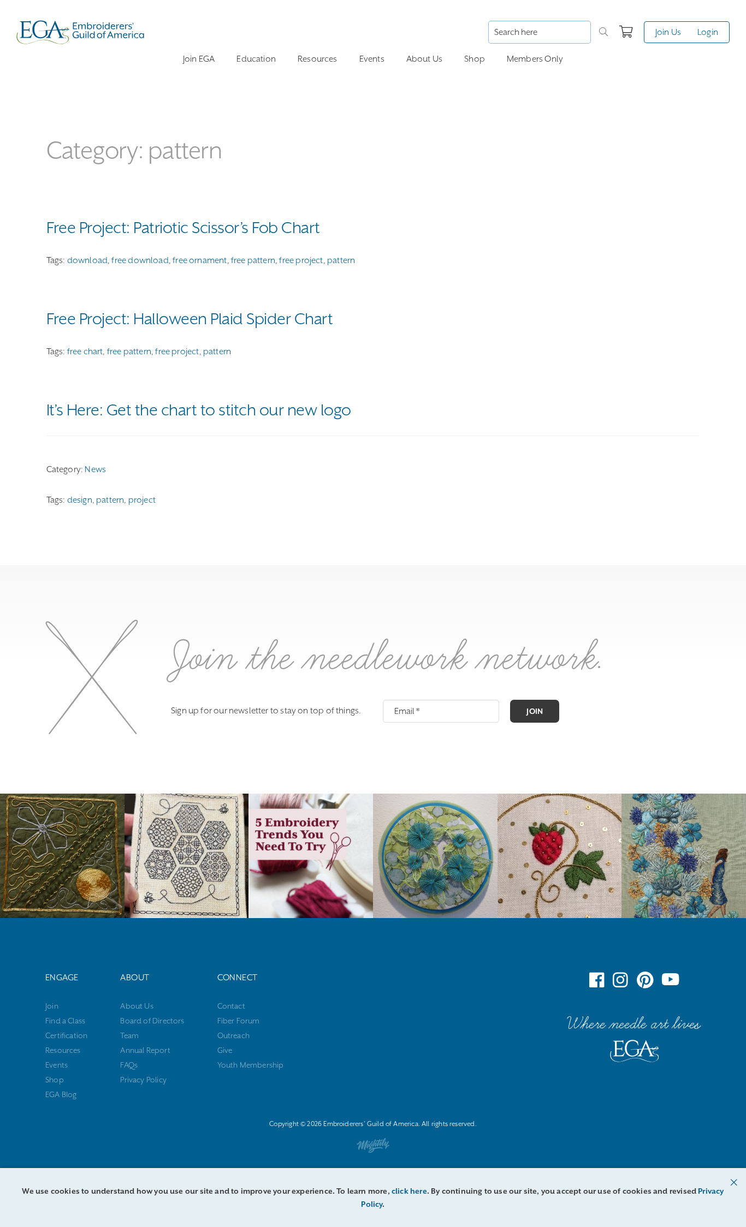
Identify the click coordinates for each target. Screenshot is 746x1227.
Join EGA (199, 59)
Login (707, 32)
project (142, 500)
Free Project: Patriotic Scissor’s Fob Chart (183, 227)
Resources (318, 59)
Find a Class (65, 1020)
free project (301, 260)
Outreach (233, 1035)
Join (534, 711)
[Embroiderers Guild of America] (80, 32)
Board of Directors (152, 1020)
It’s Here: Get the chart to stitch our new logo (198, 410)
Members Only (535, 59)
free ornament (200, 260)
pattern (341, 260)
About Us (424, 59)
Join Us (668, 32)
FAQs (129, 1065)
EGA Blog (60, 1094)
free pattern (253, 260)
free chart (85, 351)
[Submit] (603, 32)
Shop (474, 59)
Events (371, 59)
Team (129, 1035)
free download (139, 260)
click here (409, 1191)
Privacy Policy (143, 1079)
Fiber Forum (238, 1020)
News (95, 469)
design (79, 500)
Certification (66, 1035)
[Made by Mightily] (373, 1148)
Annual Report (145, 1050)
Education (256, 59)
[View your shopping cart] (626, 32)
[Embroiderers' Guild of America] (634, 1053)
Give (225, 1050)
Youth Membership (250, 1065)
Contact (231, 1006)
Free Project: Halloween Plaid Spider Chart (189, 318)
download (87, 260)
